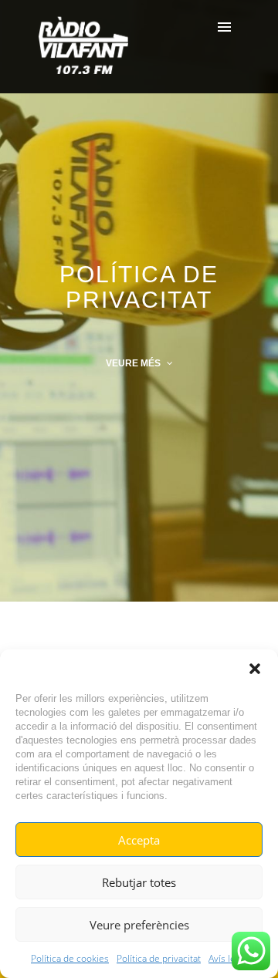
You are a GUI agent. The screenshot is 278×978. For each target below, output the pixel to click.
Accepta (139, 840)
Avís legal (227, 958)
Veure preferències (139, 924)
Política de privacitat (159, 958)
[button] (255, 668)
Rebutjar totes (139, 882)
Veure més (134, 363)
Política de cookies (70, 958)
